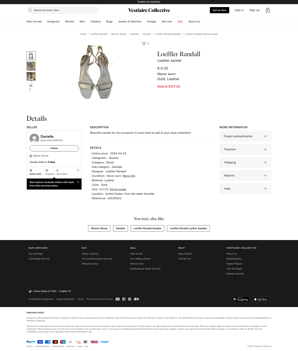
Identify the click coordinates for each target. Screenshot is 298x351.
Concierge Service (39, 259)
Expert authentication (238, 136)
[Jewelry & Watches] (144, 21)
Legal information (65, 299)
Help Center (185, 254)
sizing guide (118, 189)
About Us (194, 21)
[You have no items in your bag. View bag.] (267, 10)
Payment (230, 149)
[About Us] (202, 21)
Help (227, 188)
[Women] (77, 21)
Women (69, 21)
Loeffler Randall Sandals (168, 34)
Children (96, 21)
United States (58, 346)
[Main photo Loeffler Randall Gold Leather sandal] (31, 55)
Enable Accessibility (149, 2)
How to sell (136, 254)
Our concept (36, 254)
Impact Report (234, 264)
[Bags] (115, 21)
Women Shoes (118, 34)
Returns (229, 175)
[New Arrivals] (44, 21)
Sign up (254, 10)
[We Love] (174, 21)
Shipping (230, 162)
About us (231, 254)
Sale (180, 21)
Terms (80, 299)
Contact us (184, 259)
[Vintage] (159, 21)
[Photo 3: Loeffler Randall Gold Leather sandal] (31, 76)
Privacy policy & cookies (100, 299)
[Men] (87, 21)
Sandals (134, 34)
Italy (87, 346)
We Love (167, 21)
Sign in (239, 10)
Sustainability (234, 259)
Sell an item (219, 10)
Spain (79, 346)
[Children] (103, 21)
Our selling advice (140, 259)
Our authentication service (97, 259)
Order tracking (90, 254)
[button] (267, 10)
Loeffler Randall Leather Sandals (188, 228)
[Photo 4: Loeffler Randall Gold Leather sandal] (31, 86)
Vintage (151, 21)
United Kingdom (42, 346)
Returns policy (90, 264)
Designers (53, 21)
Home (83, 34)
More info (129, 176)
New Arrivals (34, 21)
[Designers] (62, 21)
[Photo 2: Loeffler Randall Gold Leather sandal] (31, 66)
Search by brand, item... (47, 10)
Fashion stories (235, 274)
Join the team (234, 269)
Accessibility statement (41, 299)
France (30, 346)
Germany (71, 346)
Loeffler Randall (98, 34)
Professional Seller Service (145, 269)
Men (82, 21)
